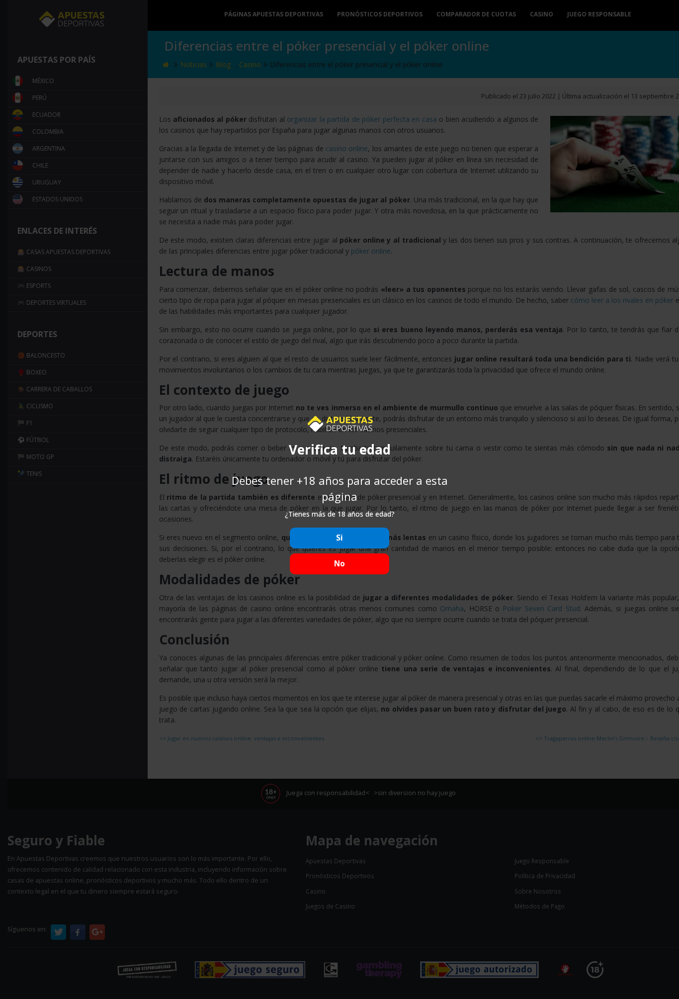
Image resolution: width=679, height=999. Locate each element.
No (339, 563)
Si (339, 538)
